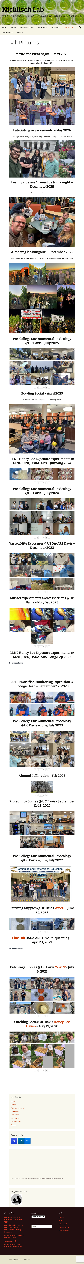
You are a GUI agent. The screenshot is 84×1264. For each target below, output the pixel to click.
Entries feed (63, 1224)
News (4, 27)
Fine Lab (18, 938)
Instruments (55, 27)
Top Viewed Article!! (10, 1241)
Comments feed (64, 1227)
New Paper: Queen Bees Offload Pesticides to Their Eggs (13, 1219)
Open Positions (7, 32)
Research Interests (27, 27)
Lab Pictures (69, 27)
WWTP (60, 908)
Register (61, 1217)
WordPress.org (64, 1231)
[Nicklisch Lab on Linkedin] (21, 1141)
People (13, 27)
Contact (20, 32)
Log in (60, 1220)
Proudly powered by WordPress (19, 1260)
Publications (42, 27)
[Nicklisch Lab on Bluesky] (27, 1141)
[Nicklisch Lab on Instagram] (14, 1141)
